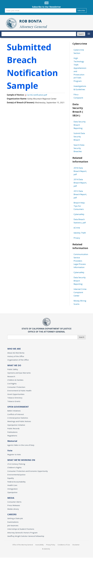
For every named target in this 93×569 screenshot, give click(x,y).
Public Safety (12, 369)
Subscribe (81, 10)
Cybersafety (79, 214)
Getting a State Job (15, 518)
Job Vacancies (12, 525)
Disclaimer (76, 545)
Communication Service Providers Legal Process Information (81, 261)
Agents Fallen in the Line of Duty (20, 445)
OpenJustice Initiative (16, 425)
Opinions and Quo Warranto (19, 373)
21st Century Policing (16, 464)
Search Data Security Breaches (79, 148)
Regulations (12, 435)
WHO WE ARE (14, 348)
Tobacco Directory (14, 398)
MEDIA (10, 498)
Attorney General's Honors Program (22, 532)
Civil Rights (12, 383)
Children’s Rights (14, 467)
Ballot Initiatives (14, 411)
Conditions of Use (64, 545)
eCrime (77, 227)
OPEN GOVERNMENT (18, 406)
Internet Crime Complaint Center (80, 292)
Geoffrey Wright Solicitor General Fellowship (25, 536)
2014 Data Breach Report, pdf (80, 182)
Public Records (13, 428)
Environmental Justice (16, 474)
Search (81, 34)
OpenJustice (12, 492)
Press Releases (13, 505)
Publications (12, 432)
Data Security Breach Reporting (80, 124)
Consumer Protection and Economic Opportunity (27, 471)
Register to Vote (14, 454)
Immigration (12, 489)
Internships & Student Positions (20, 529)
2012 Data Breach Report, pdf (80, 194)
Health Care (12, 485)
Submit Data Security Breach (79, 136)
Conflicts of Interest (15, 414)
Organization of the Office (18, 360)
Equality (10, 478)
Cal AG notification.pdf (37, 95)
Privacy (77, 238)
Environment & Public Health (19, 390)
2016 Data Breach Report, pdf (80, 171)
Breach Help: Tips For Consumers (79, 206)
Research (11, 376)
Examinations (12, 522)
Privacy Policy (50, 545)
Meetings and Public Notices (19, 421)
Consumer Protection (16, 387)
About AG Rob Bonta (15, 353)
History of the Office (15, 356)
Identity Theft (80, 232)
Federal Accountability (16, 482)
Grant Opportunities (15, 394)
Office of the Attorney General (22, 545)
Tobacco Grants (13, 401)
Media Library (13, 509)
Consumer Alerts (14, 502)
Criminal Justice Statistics (17, 418)
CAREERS (11, 514)
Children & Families (15, 380)
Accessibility (39, 545)
